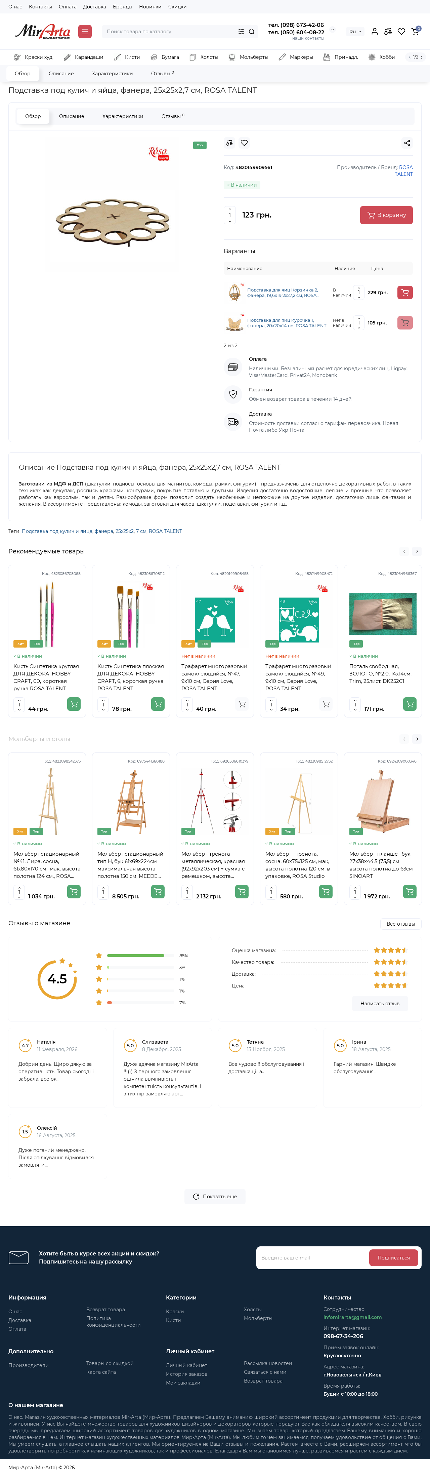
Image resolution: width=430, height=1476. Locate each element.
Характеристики (112, 74)
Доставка (94, 7)
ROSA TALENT (165, 531)
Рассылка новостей (268, 1363)
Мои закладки (183, 1383)
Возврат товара (105, 1310)
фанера (104, 531)
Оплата (68, 7)
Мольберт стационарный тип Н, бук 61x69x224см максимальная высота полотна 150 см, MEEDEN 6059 (130, 865)
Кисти (173, 1320)
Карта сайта (101, 1372)
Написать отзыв (380, 1004)
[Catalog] (85, 31)
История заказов (187, 1374)
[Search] (251, 31)
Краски (175, 1312)
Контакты (40, 7)
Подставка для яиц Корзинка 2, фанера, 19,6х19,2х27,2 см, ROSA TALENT (282, 292)
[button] (404, 551)
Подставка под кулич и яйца (57, 531)
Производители (28, 1365)
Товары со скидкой (110, 1363)
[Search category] (241, 31)
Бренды (122, 7)
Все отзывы (401, 924)
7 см (141, 531)
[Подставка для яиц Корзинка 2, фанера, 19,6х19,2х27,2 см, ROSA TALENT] (235, 292)
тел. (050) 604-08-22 (296, 32)
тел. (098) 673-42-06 (296, 25)
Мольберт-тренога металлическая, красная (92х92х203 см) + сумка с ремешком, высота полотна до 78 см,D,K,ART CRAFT (215, 865)
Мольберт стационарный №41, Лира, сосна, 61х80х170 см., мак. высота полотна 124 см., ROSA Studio (47, 865)
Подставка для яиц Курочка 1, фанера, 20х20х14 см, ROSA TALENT (286, 323)
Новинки (150, 7)
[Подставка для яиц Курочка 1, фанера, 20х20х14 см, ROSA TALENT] (235, 322)
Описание (61, 74)
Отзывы (162, 73)
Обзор (23, 74)
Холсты (253, 1310)
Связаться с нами (265, 1372)
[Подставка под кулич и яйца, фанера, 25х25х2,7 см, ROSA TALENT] (112, 204)
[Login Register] (374, 31)
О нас (15, 7)
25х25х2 (125, 531)
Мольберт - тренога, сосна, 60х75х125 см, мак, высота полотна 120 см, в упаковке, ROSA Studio (297, 865)
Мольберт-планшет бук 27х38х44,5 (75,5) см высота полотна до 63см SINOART (381, 865)
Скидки (177, 7)
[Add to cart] (405, 292)
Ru (352, 32)
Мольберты (258, 1318)
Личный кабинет (186, 1365)
